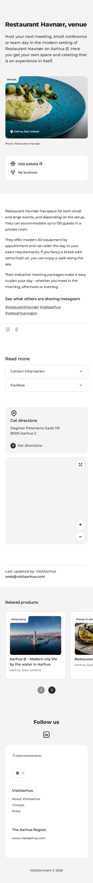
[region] (46, 500)
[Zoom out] (80, 537)
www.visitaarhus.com (28, 838)
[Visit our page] (46, 734)
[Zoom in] (80, 524)
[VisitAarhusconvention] (26, 755)
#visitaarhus (50, 307)
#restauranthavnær (22, 307)
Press (16, 811)
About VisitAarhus (26, 799)
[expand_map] (80, 464)
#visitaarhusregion (21, 313)
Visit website (28, 164)
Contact (18, 805)
